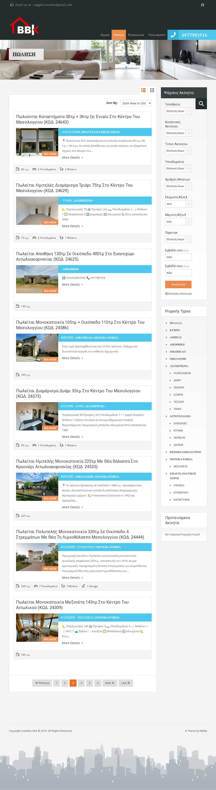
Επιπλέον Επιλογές (180, 293)
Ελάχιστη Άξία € (176, 197)
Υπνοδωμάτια (174, 161)
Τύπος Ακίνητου (176, 144)
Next (108, 683)
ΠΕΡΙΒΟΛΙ (179, 437)
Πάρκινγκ (171, 232)
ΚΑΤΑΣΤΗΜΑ (182, 499)
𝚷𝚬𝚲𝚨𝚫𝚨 (176, 323)
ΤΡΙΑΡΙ (177, 409)
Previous (43, 683)
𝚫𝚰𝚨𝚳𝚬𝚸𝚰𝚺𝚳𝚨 (179, 366)
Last (124, 683)
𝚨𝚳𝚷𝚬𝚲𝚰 (175, 337)
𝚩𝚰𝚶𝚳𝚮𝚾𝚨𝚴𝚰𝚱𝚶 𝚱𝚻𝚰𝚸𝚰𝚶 (185, 452)
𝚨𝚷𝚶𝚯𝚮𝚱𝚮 (177, 344)
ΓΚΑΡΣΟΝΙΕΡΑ (182, 373)
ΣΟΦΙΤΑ (178, 394)
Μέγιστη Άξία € (175, 215)
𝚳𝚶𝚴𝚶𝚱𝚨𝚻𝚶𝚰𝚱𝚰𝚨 (181, 459)
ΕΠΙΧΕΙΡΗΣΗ (181, 492)
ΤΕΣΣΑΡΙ (179, 401)
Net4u (203, 730)
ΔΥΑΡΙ (177, 380)
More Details (71, 157)
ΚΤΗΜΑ (178, 430)
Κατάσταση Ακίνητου (172, 124)
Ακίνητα (119, 34)
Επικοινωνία (136, 34)
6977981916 (194, 35)
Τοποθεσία (172, 104)
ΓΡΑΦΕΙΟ (179, 485)
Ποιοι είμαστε (156, 34)
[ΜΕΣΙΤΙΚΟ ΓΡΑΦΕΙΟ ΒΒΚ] (24, 28)
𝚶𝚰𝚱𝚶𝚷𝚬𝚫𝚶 (178, 351)
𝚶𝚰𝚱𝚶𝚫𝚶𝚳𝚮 (178, 358)
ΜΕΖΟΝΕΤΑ (181, 466)
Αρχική (105, 34)
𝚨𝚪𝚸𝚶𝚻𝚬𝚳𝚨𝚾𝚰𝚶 (180, 416)
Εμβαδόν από (177, 250)
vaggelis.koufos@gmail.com (53, 5)
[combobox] (178, 111)
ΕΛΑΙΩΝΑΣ (180, 423)
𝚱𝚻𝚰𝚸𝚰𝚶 (175, 330)
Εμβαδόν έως (177, 266)
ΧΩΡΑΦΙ (178, 444)
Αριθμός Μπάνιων (177, 179)
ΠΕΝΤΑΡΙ (179, 387)
